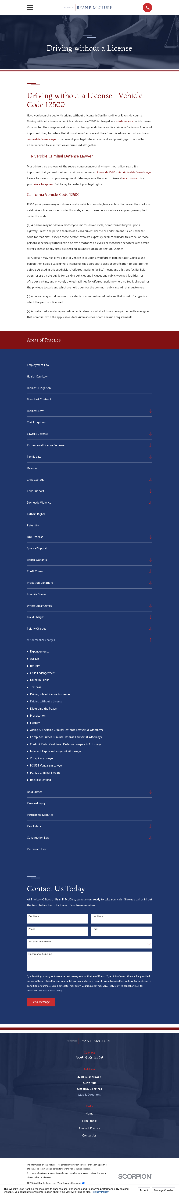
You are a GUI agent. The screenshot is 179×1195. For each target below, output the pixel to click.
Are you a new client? (39, 941)
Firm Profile (89, 1121)
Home (89, 1113)
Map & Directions (89, 1095)
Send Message (41, 1002)
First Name (34, 916)
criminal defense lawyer (42, 139)
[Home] (88, 7)
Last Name (98, 916)
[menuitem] (89, 365)
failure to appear (42, 184)
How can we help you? (40, 954)
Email (95, 929)
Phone (31, 929)
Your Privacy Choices (68, 1183)
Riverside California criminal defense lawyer (124, 172)
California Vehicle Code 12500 (53, 195)
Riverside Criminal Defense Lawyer (62, 156)
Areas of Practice (89, 1128)
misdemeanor (124, 121)
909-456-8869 (89, 1057)
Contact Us (89, 1135)
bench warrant (130, 178)
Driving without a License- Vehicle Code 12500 (85, 100)
